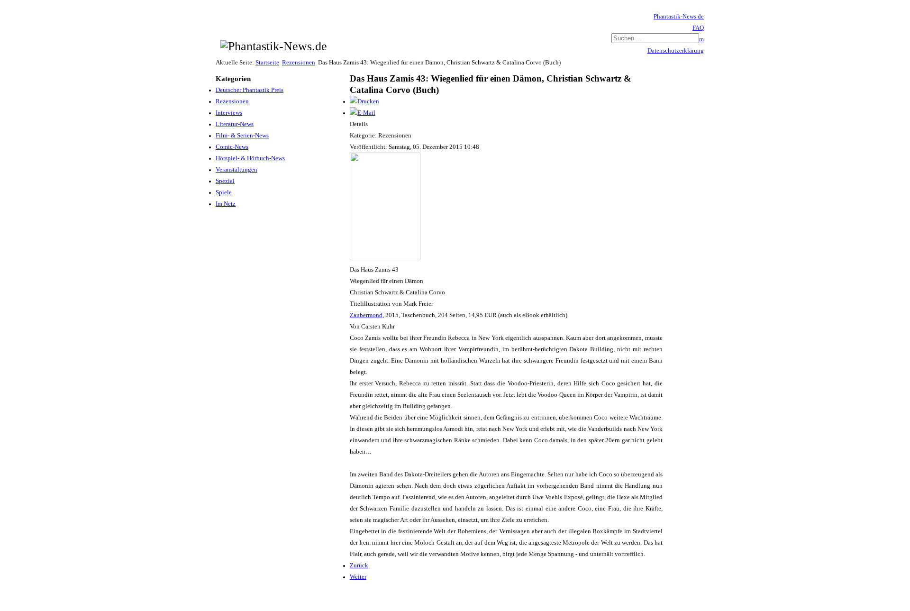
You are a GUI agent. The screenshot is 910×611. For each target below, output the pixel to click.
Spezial (225, 181)
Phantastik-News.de (679, 16)
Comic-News (232, 147)
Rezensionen (298, 62)
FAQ (698, 28)
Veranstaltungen (236, 169)
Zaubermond (366, 315)
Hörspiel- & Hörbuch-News (250, 158)
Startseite (267, 62)
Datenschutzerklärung (675, 50)
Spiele (224, 192)
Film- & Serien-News (242, 135)
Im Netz (226, 204)
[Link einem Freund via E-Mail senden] (362, 112)
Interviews (229, 112)
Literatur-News (235, 124)
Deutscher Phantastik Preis (249, 90)
